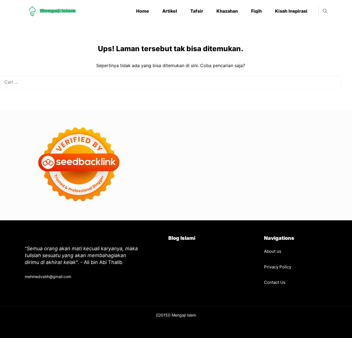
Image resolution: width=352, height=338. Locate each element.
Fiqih (256, 11)
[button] (325, 11)
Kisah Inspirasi (291, 11)
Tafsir (196, 11)
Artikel (169, 11)
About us (272, 251)
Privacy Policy (277, 267)
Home (142, 11)
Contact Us (274, 282)
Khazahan (227, 11)
